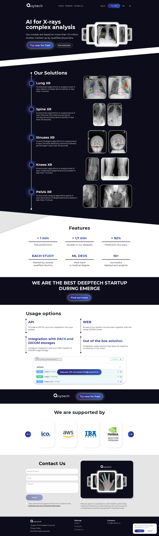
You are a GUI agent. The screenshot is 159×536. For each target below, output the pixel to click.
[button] (28, 434)
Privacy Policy (35, 528)
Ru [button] (123, 6)
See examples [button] (64, 45)
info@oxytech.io (113, 523)
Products (69, 6)
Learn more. (145, 527)
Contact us (78, 6)
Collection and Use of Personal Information (44, 506)
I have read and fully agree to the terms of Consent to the (49, 505)
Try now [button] (114, 6)
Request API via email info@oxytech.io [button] (79, 372)
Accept (139, 531)
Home (61, 6)
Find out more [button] (79, 297)
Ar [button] (130, 6)
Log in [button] (102, 6)
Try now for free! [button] (40, 45)
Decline (150, 531)
